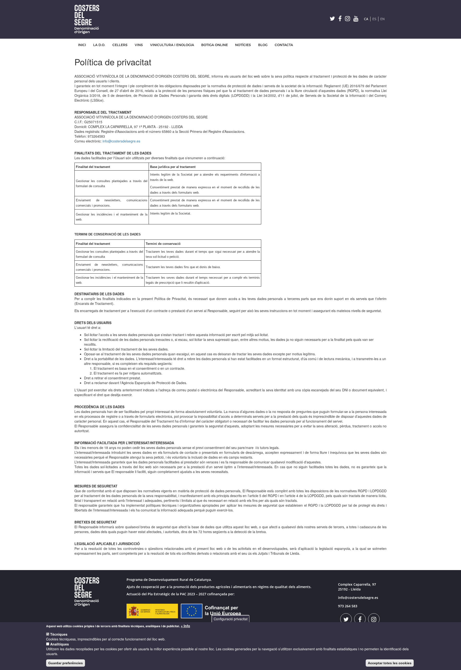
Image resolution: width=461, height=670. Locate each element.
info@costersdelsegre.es (121, 141)
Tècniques (58, 634)
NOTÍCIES (243, 45)
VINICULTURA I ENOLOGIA (172, 45)
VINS (139, 45)
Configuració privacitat (231, 618)
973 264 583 (347, 606)
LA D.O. (99, 45)
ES (374, 19)
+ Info (185, 625)
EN (382, 19)
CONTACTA (284, 45)
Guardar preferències (65, 663)
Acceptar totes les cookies (390, 663)
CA (366, 19)
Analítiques (59, 644)
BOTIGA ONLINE (214, 45)
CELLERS (119, 45)
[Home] (88, 19)
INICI (82, 45)
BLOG (262, 45)
